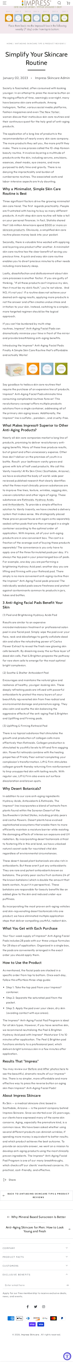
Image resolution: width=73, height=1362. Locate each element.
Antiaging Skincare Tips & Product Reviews (40, 43)
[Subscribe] (68, 1285)
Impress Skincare (30, 1334)
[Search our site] (59, 3)
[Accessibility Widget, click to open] (67, 1356)
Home (10, 43)
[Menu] (4, 3)
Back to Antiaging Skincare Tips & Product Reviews (38, 1196)
